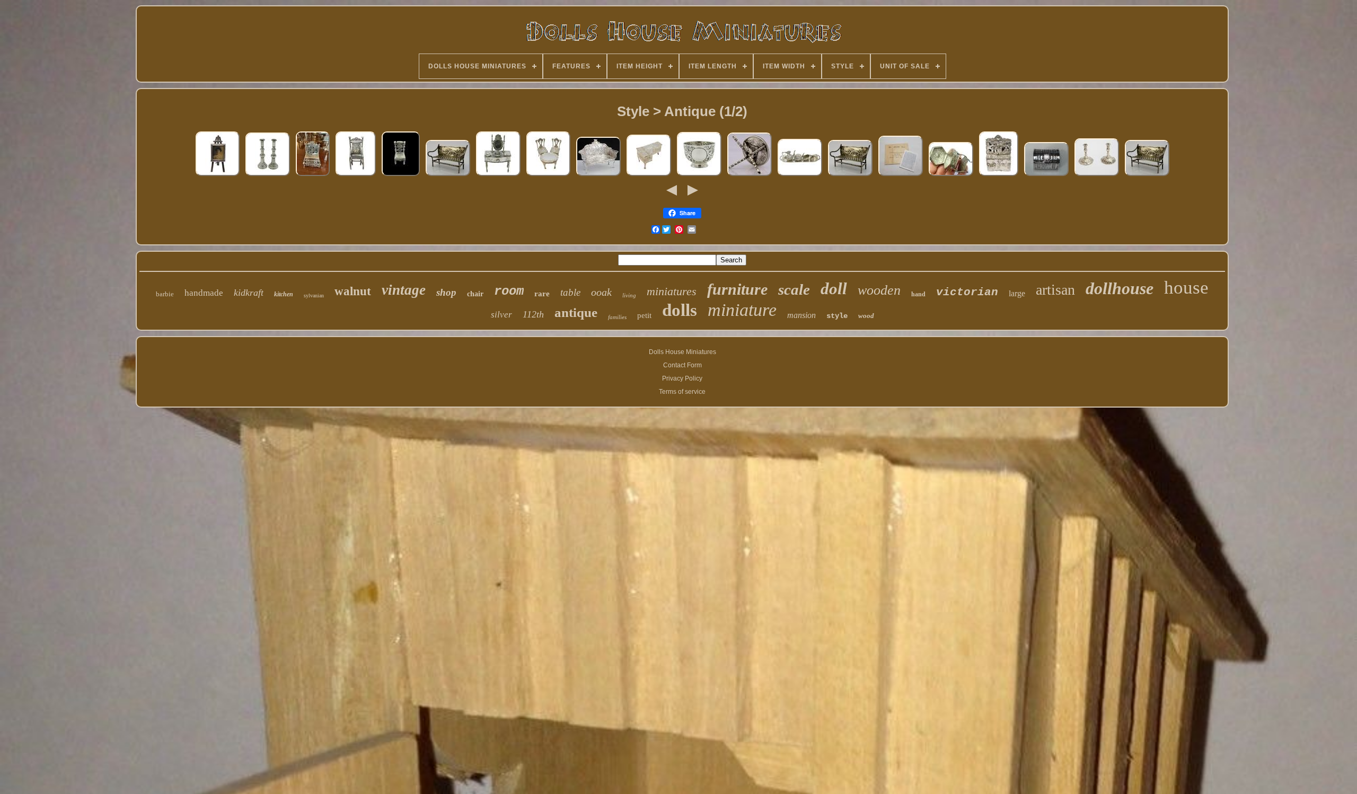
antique (575, 312)
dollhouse (1119, 288)
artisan (1055, 289)
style (837, 316)
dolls (679, 310)
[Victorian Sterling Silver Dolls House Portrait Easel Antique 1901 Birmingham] (217, 176)
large (1017, 293)
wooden (879, 290)
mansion (801, 315)
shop (446, 292)
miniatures (672, 291)
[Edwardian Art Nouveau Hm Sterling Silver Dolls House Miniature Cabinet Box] (951, 176)
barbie (165, 294)
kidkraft (248, 292)
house (1186, 287)
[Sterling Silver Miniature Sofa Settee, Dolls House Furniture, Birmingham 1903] (598, 176)
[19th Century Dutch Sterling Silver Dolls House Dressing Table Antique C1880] (498, 176)
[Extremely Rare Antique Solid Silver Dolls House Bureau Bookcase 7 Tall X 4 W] (313, 176)
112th (533, 314)
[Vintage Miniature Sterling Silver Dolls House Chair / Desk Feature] (401, 176)
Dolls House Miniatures (682, 352)
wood (866, 316)
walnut (352, 291)
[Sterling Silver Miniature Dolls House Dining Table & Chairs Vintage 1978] (548, 176)
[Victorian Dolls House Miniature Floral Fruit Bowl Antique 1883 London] (699, 176)
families (617, 317)
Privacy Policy (682, 378)
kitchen (283, 294)
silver (501, 315)
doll (834, 288)
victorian (967, 292)
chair (475, 294)
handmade (203, 293)
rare (542, 293)
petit (644, 315)
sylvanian (314, 295)
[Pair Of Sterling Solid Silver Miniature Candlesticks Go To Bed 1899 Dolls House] (1096, 176)
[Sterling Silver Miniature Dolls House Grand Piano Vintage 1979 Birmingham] (648, 176)
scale (794, 289)
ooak (601, 292)
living (629, 295)
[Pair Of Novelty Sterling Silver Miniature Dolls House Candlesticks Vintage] (267, 176)
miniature (742, 310)
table (570, 292)
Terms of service (682, 391)
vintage (404, 290)
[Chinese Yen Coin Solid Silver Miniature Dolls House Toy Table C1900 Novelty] (749, 176)
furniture (737, 289)
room (509, 291)
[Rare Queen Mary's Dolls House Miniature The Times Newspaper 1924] (900, 176)
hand (918, 294)
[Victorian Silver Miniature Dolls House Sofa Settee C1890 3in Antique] (448, 176)
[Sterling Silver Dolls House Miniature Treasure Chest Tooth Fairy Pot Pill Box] (1046, 176)
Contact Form (682, 365)
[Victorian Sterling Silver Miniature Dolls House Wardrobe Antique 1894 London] (998, 176)
